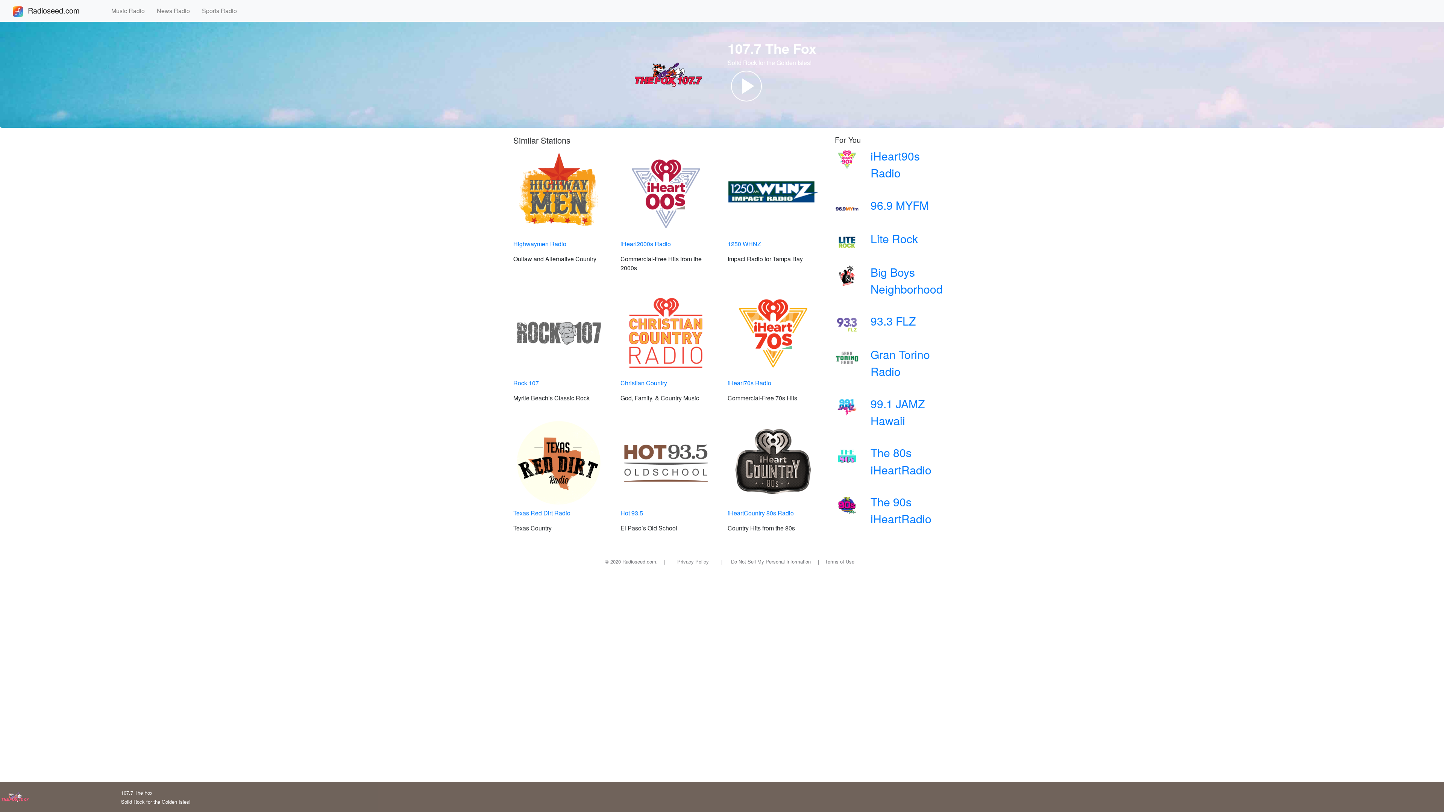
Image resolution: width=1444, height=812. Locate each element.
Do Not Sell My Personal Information (771, 561)
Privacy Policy (693, 561)
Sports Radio (222, 10)
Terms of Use (839, 561)
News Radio (176, 10)
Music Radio (131, 10)
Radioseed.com (62, 10)
